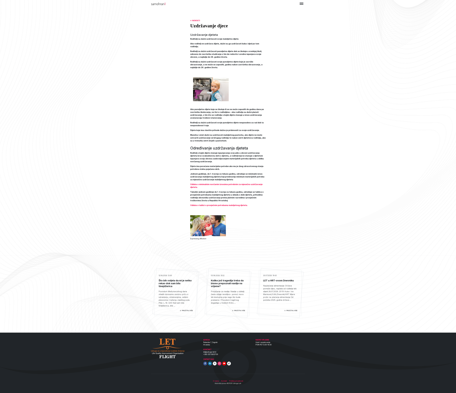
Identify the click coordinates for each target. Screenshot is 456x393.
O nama (216, 381)
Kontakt (224, 381)
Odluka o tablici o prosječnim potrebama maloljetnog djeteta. (219, 205)
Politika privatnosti (236, 381)
